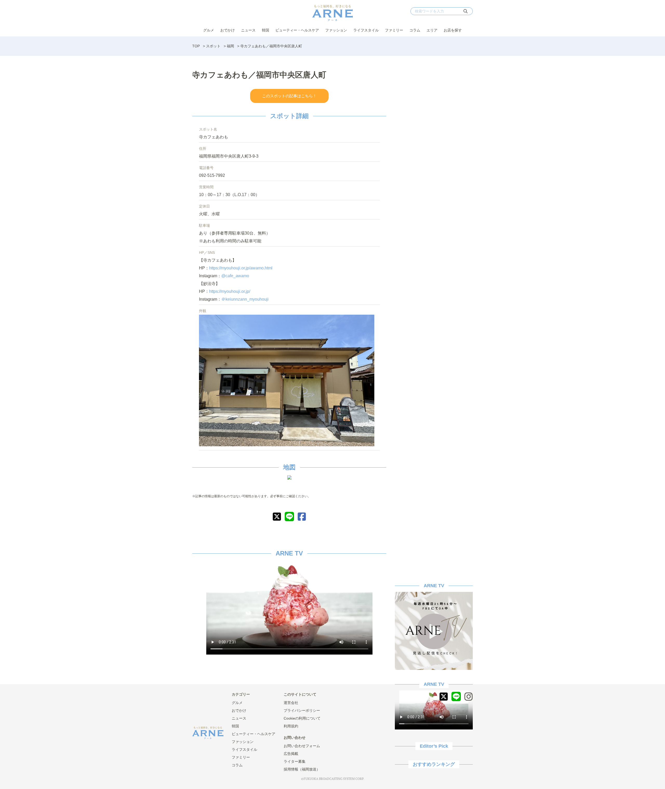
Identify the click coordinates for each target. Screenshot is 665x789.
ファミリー (394, 30)
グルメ (208, 30)
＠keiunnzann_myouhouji (245, 299)
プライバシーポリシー (302, 710)
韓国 (265, 30)
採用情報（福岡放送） (302, 769)
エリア (432, 30)
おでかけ (227, 30)
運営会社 (291, 703)
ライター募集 (294, 761)
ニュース (248, 30)
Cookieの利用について (302, 718)
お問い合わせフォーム (302, 746)
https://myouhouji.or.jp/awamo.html (240, 268)
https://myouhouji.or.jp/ (229, 291)
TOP (196, 46)
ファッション (336, 30)
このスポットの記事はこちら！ (289, 96)
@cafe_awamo (235, 276)
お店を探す (453, 30)
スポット (213, 46)
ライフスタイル (366, 30)
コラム (414, 30)
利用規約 (291, 726)
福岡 (230, 46)
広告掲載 (291, 754)
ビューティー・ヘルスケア (297, 30)
